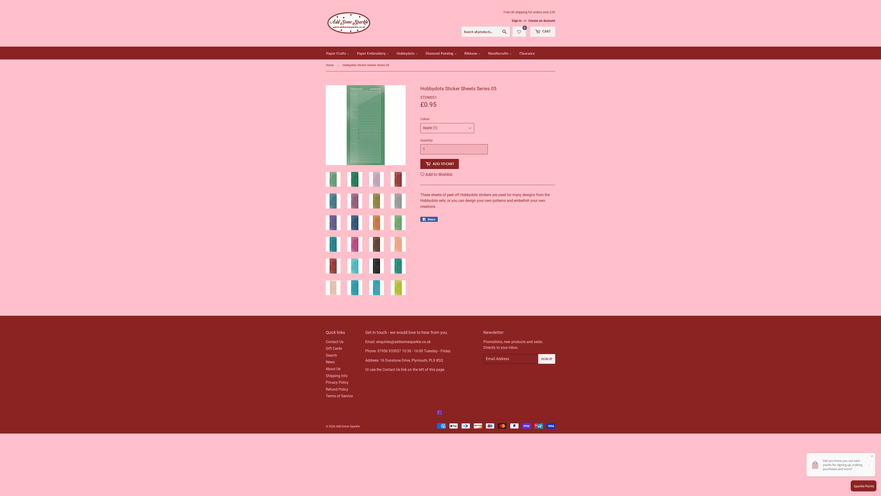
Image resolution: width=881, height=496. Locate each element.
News (330, 362)
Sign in (517, 21)
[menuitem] (337, 53)
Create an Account (541, 21)
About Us (333, 369)
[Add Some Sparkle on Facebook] (439, 413)
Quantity (426, 140)
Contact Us (334, 342)
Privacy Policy (337, 382)
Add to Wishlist (438, 174)
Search (331, 355)
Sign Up (546, 359)
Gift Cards (334, 348)
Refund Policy (337, 389)
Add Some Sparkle (348, 426)
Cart (546, 31)
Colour (425, 119)
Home (330, 65)
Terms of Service (339, 396)
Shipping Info (337, 376)
